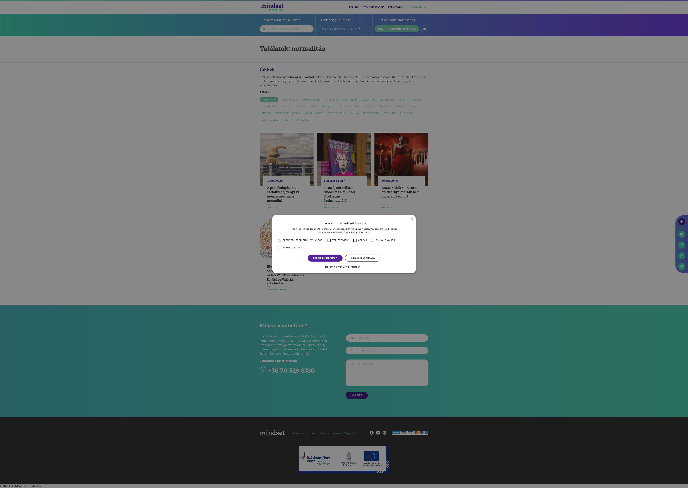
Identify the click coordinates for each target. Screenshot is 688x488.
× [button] (411, 218)
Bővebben (364, 232)
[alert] (344, 244)
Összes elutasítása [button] (363, 258)
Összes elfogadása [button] (325, 258)
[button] (344, 267)
